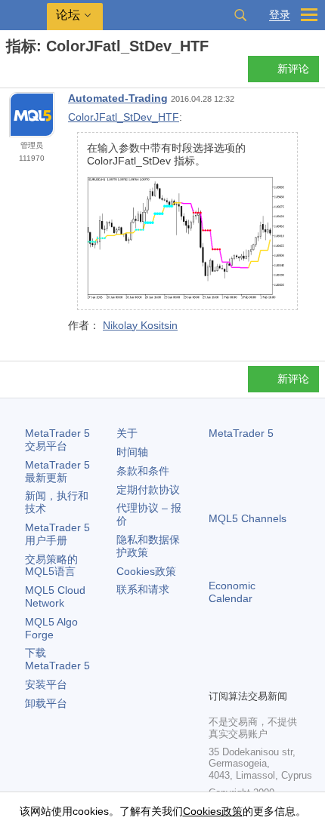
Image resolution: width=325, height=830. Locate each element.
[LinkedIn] (218, 675)
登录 (279, 14)
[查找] (240, 15)
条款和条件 (142, 471)
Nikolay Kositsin (140, 325)
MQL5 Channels (247, 518)
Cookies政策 (146, 571)
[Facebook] (218, 651)
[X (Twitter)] (266, 651)
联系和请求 (142, 589)
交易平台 (57, 439)
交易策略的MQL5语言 (51, 565)
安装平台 (46, 684)
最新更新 (57, 471)
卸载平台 (46, 703)
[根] (10, 72)
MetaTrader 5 (241, 433)
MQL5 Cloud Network (55, 596)
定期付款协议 (148, 490)
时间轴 (132, 452)
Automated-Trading (118, 98)
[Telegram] (242, 651)
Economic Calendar (232, 591)
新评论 (293, 69)
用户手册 (57, 533)
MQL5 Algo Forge (51, 628)
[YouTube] (290, 651)
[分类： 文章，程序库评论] (29, 73)
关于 (127, 433)
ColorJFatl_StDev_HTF (123, 117)
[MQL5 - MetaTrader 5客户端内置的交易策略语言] (23, 15)
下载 (57, 659)
